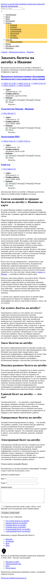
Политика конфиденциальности (13, 578)
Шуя (7, 543)
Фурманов (10, 541)
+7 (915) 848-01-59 (8, 169)
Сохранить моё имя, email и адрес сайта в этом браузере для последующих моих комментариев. (21, 507)
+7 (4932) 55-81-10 (8, 141)
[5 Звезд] (9, 102)
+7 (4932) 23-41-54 (38, 83)
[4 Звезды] (36, 100)
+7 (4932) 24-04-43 (8, 85)
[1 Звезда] (10, 100)
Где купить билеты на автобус (17, 521)
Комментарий (6, 487)
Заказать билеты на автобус (16, 523)
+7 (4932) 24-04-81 (23, 85)
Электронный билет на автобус (18, 531)
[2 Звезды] (18, 100)
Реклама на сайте (12, 562)
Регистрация (11, 568)
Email (4, 483)
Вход (8, 566)
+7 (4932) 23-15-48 (8, 83)
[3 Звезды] (27, 100)
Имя (3, 479)
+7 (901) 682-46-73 (8, 113)
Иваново (9, 539)
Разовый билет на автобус (16, 525)
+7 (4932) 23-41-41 (23, 83)
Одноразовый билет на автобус (18, 529)
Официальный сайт (13, 564)
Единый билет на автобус (16, 527)
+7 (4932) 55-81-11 (23, 141)
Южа (8, 545)
